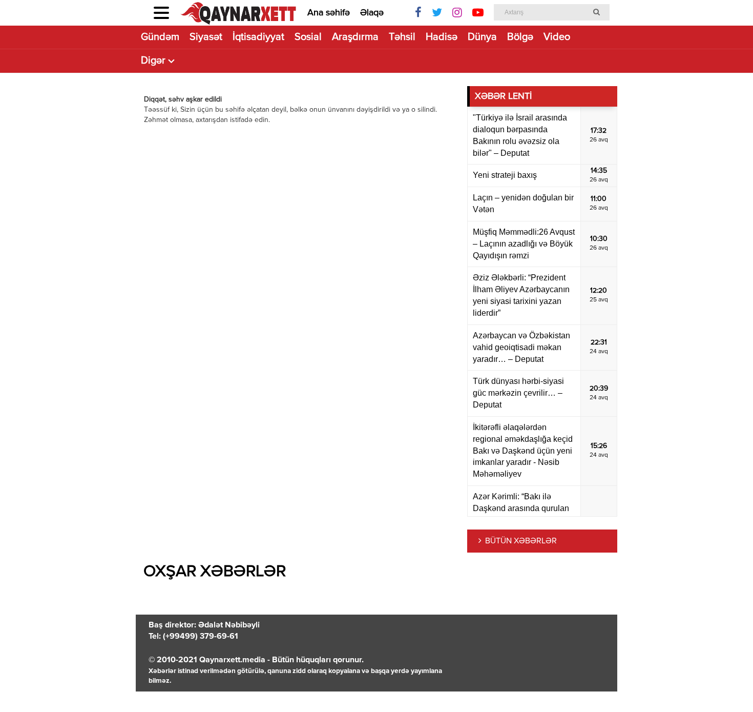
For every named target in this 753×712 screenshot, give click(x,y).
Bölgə (520, 37)
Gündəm (160, 37)
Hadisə (441, 37)
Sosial (308, 37)
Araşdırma (355, 37)
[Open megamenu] (161, 13)
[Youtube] (478, 13)
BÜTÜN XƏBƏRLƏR (521, 541)
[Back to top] (724, 683)
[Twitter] (437, 13)
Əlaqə (372, 12)
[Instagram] (457, 13)
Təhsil (402, 37)
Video (556, 37)
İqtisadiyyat (258, 37)
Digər (153, 60)
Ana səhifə (328, 12)
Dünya (482, 37)
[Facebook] (418, 13)
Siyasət (206, 37)
